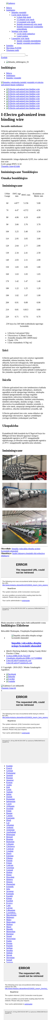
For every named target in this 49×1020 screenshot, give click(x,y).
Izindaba (9, 45)
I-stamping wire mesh (20, 38)
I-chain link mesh (24, 17)
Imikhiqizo (10, 10)
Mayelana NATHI (13, 48)
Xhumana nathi (12, 50)
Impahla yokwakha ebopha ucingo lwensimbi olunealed (26, 644)
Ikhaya (9, 8)
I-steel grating (22, 36)
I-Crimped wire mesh (25, 19)
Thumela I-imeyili (8, 688)
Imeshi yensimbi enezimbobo (29, 41)
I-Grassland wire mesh (26, 22)
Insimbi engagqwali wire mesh (29, 24)
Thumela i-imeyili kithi (10, 166)
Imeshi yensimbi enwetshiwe (29, 43)
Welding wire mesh (19, 31)
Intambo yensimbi (18, 12)
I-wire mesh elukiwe (19, 15)
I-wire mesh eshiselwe (26, 34)
